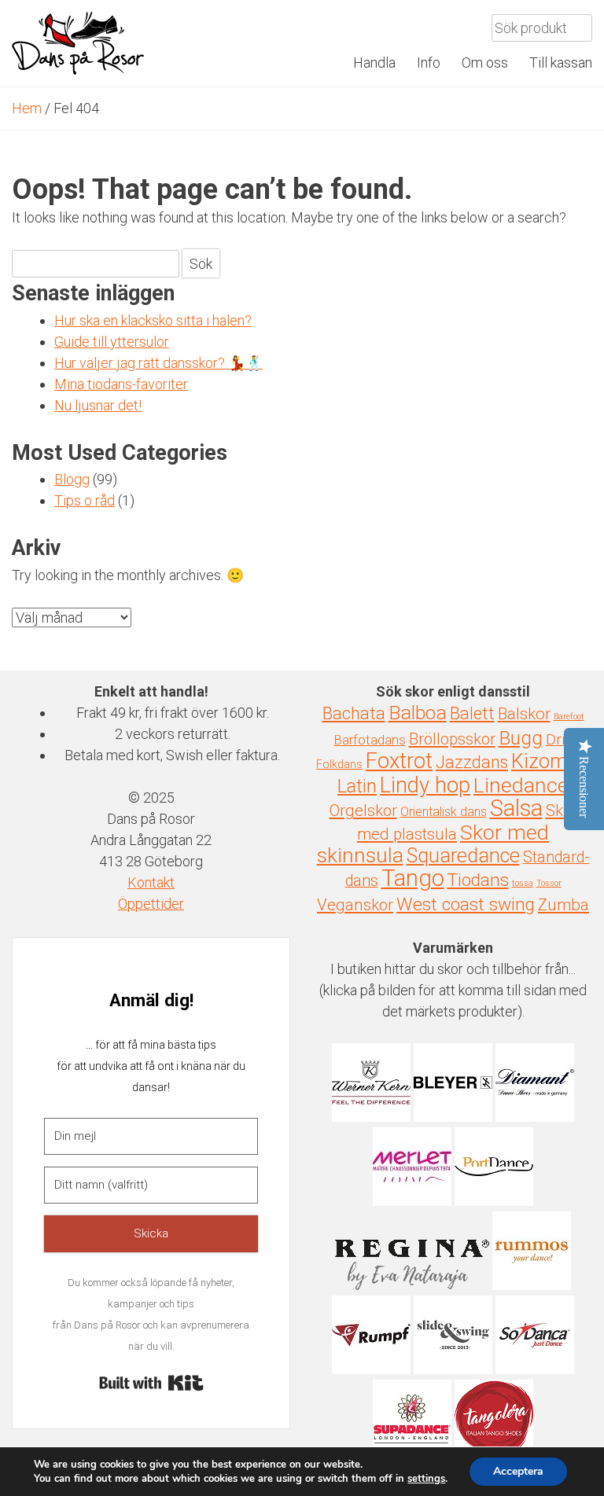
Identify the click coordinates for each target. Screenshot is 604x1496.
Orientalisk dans (443, 811)
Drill (559, 739)
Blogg (72, 479)
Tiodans (478, 880)
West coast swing (465, 904)
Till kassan (560, 62)
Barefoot (569, 716)
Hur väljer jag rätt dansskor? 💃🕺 (158, 363)
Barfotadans (370, 740)
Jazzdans (472, 762)
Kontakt (151, 882)
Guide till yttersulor (111, 341)
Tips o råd (84, 500)
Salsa (516, 808)
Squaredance (463, 855)
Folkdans (339, 764)
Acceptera (518, 1471)
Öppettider (151, 903)
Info (428, 62)
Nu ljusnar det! (98, 405)
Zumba (563, 904)
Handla (374, 62)
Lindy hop (425, 785)
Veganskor (355, 904)
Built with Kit (151, 1383)
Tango (412, 878)
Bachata (353, 713)
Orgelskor (363, 810)
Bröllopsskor (452, 739)
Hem (27, 108)
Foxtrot (399, 761)
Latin (357, 786)
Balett (472, 713)
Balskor (524, 713)
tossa (522, 883)
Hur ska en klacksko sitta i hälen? (153, 320)
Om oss (485, 62)
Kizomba (550, 761)
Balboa (418, 712)
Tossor (549, 883)
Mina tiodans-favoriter (121, 384)
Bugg (521, 737)
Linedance (521, 785)
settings (426, 1479)
